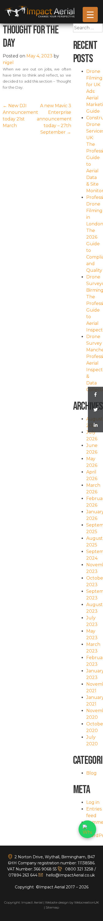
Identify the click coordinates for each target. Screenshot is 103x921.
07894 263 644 (23, 875)
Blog (91, 773)
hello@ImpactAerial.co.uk (70, 875)
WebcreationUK (86, 902)
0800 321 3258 (78, 869)
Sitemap (52, 907)
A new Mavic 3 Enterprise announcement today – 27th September (54, 119)
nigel (8, 62)
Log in (92, 802)
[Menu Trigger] (90, 14)
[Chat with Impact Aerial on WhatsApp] (87, 829)
